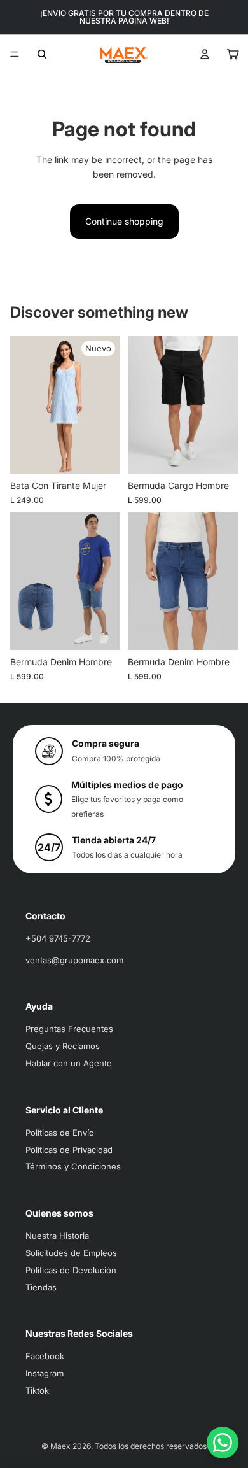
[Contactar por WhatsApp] (222, 1442)
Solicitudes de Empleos (71, 1253)
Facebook (44, 1356)
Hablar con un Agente (68, 1063)
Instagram (44, 1373)
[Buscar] (42, 54)
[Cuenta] (205, 54)
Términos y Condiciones (73, 1166)
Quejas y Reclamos (62, 1046)
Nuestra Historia (57, 1236)
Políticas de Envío (59, 1132)
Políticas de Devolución (70, 1270)
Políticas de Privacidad (69, 1150)
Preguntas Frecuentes (69, 1029)
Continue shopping (124, 221)
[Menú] (14, 54)
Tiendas (41, 1287)
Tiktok (37, 1390)
